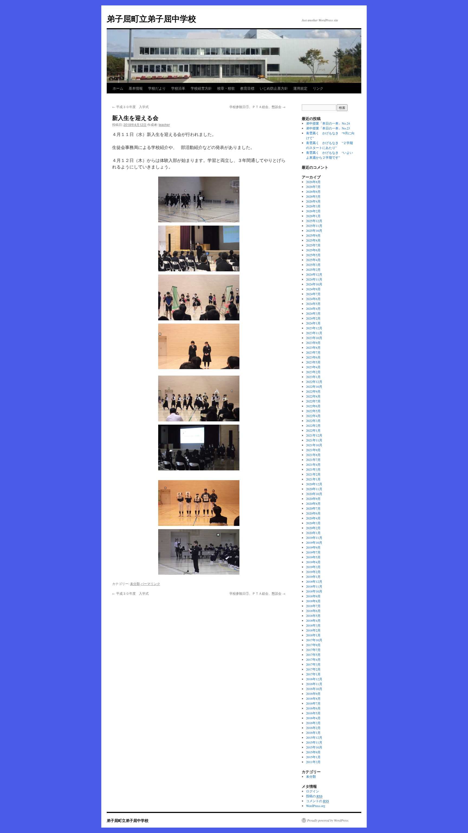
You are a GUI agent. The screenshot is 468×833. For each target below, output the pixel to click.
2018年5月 (313, 615)
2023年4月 (313, 367)
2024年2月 (313, 318)
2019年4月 (313, 562)
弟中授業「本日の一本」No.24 (328, 123)
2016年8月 (313, 698)
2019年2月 (313, 572)
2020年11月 (314, 489)
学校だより (157, 88)
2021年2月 (313, 474)
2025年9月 (313, 235)
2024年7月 (313, 294)
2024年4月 (313, 308)
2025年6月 (313, 250)
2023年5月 (313, 362)
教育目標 (247, 88)
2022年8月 (313, 396)
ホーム (118, 88)
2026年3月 (313, 206)
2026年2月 (313, 211)
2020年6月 (313, 513)
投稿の (314, 796)
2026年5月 (313, 196)
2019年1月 (313, 576)
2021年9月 (313, 450)
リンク (318, 88)
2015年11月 (314, 742)
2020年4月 (313, 518)
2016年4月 (313, 718)
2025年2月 (313, 269)
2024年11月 (314, 279)
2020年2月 (313, 528)
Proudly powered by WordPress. (328, 820)
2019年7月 (313, 552)
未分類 (135, 583)
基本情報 (136, 88)
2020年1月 (313, 533)
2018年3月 (313, 625)
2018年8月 (313, 601)
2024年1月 (313, 323)
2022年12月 (314, 381)
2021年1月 (313, 479)
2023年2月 (313, 372)
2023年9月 (313, 342)
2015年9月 (313, 752)
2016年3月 (313, 723)
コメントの (317, 801)
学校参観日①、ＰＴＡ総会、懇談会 (257, 106)
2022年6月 (313, 406)
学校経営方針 (201, 88)
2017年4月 (313, 659)
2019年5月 (313, 557)
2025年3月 (313, 264)
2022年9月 (313, 391)
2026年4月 (313, 201)
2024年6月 (313, 299)
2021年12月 (314, 435)
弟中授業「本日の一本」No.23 (328, 128)
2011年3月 (313, 762)
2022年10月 (314, 386)
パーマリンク (150, 583)
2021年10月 (314, 445)
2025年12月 (314, 221)
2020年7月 (313, 508)
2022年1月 (313, 430)
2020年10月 (314, 494)
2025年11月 (314, 225)
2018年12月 (314, 581)
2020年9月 (313, 498)
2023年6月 (313, 357)
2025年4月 (313, 260)
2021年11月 (314, 440)
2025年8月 (313, 240)
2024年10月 (314, 284)
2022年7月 (313, 401)
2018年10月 (314, 591)
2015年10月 (314, 747)
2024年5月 (313, 303)
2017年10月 (314, 640)
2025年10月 (314, 230)
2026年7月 (313, 186)
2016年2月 (313, 727)
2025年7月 (313, 245)
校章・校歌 (226, 88)
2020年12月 (314, 484)
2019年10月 (314, 542)
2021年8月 (313, 455)
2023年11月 (314, 333)
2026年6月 (313, 191)
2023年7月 (313, 352)
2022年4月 (313, 416)
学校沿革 (178, 88)
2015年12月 (314, 737)
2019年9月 (313, 547)
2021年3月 (313, 469)
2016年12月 (314, 679)
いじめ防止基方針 (274, 88)
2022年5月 (313, 411)
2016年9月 (313, 693)
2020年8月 (313, 503)
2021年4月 (313, 464)
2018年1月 (313, 635)
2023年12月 (314, 328)
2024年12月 (314, 274)
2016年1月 (313, 732)
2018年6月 (313, 611)
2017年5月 (313, 654)
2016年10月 (314, 688)
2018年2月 (313, 630)
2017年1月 (313, 674)
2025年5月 (313, 255)
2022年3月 (313, 420)
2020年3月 (313, 523)
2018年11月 (314, 586)
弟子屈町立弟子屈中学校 (151, 18)
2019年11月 (314, 537)
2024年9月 (313, 289)
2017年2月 (313, 669)
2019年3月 (313, 567)
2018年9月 (313, 596)
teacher (164, 124)
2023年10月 (314, 338)
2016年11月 (314, 684)
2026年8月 (313, 182)
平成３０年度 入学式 (130, 106)
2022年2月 (313, 425)
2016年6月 (313, 708)
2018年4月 (313, 620)
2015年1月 (313, 757)
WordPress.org (315, 805)
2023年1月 (313, 377)
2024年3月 (313, 313)
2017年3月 (313, 664)
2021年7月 (313, 459)
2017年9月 (313, 645)
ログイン (312, 791)
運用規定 (300, 88)
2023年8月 (313, 347)
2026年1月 (313, 216)
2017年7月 (313, 649)
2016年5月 (313, 713)
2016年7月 (313, 703)
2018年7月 (313, 606)
